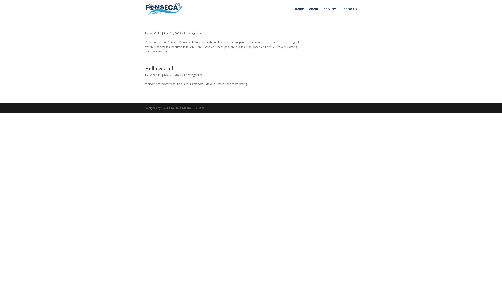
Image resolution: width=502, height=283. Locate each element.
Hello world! (159, 68)
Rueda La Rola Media (176, 108)
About (314, 9)
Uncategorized (193, 33)
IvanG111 (155, 33)
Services (330, 9)
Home (299, 9)
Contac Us (349, 9)
